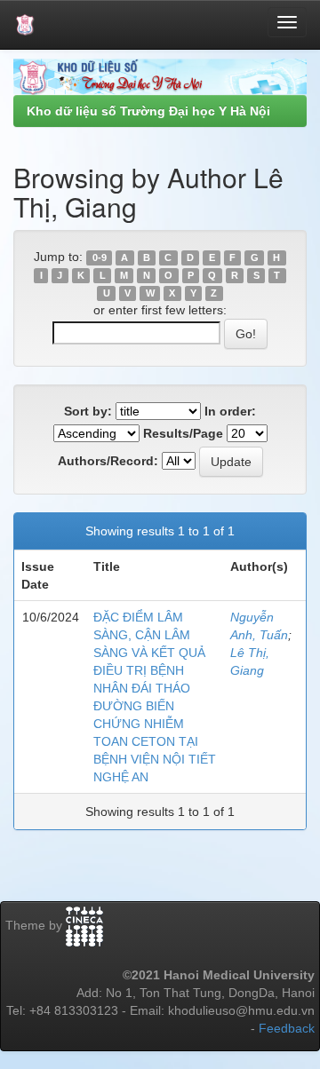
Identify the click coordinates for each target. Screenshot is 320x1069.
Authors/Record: (108, 461)
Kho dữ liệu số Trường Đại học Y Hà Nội (148, 111)
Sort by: (88, 411)
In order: (230, 411)
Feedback (287, 1028)
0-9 (99, 257)
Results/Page (183, 433)
